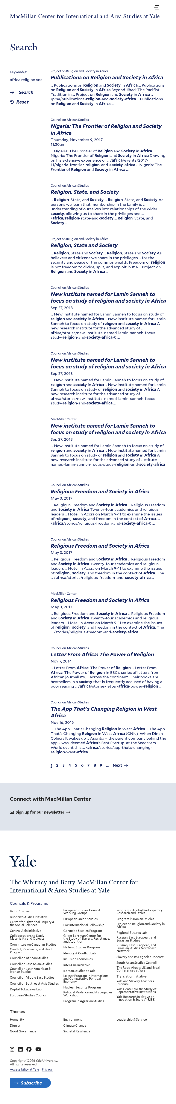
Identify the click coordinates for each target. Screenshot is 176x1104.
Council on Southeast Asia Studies (34, 983)
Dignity (15, 1025)
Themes (17, 1011)
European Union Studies (80, 919)
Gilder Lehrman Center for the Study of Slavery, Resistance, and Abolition (86, 938)
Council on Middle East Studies (32, 977)
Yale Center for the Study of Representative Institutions (136, 991)
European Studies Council (28, 995)
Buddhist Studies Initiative (29, 917)
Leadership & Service (132, 1019)
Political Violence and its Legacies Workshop (87, 994)
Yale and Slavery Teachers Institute (135, 983)
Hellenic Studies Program (81, 947)
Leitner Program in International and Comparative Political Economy (86, 979)
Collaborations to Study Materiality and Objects (27, 937)
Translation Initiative (132, 976)
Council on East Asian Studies (31, 964)
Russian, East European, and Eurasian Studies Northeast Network (136, 948)
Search (26, 92)
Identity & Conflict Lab (79, 953)
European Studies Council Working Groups (81, 912)
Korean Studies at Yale (79, 971)
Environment (72, 1019)
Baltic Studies (20, 911)
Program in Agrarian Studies (83, 1001)
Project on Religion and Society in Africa (141, 925)
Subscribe (31, 1083)
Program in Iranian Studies (135, 919)
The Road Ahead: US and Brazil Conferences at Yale (139, 969)
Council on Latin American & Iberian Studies (30, 970)
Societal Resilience (76, 1031)
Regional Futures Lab (132, 932)
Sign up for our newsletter (40, 812)
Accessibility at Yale (24, 1069)
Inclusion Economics (78, 959)
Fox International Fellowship (83, 925)
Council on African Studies (29, 958)
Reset (22, 102)
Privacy (47, 1069)
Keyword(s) (18, 72)
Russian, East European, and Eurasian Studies (136, 939)
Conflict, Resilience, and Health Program (32, 951)
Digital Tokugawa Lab (26, 989)
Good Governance (23, 1031)
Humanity (17, 1019)
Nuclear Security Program (82, 987)
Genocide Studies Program (82, 931)
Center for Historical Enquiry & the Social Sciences (32, 924)
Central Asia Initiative (25, 931)
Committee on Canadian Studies (33, 944)
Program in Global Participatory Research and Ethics (140, 912)
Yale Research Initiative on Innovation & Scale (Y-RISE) (136, 998)
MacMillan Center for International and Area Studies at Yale (85, 16)
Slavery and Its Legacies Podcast (140, 957)
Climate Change (74, 1025)
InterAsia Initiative (76, 965)
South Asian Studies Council (137, 962)
